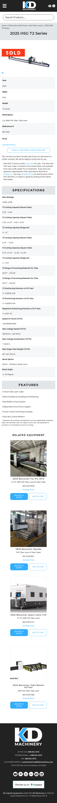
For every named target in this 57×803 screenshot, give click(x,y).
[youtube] (15, 774)
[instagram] (31, 774)
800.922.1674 (33, 752)
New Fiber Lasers (36, 25)
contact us (7, 174)
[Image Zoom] (3, 73)
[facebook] (41, 774)
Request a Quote (19, 496)
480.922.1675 (30, 758)
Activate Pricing (8, 144)
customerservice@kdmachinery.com (37, 762)
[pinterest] (26, 774)
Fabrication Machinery (17, 25)
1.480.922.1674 (36, 755)
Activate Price (28, 489)
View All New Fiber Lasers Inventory (28, 150)
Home (4, 25)
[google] (20, 774)
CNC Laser (29, 163)
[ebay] (36, 774)
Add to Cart (38, 496)
